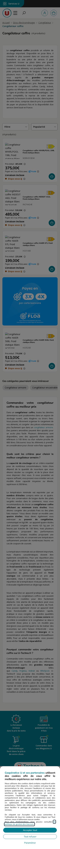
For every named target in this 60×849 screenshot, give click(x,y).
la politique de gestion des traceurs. (30, 823)
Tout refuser (30, 836)
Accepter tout (30, 830)
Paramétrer (30, 842)
